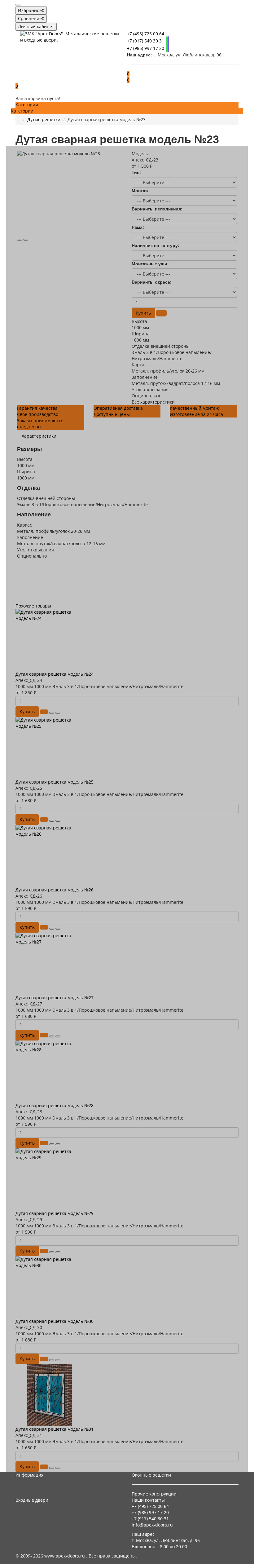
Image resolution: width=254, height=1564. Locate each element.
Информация (29, 1475)
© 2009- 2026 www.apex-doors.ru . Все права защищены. (76, 1556)
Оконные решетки (151, 1475)
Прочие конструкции (154, 1494)
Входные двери (31, 1500)
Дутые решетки (43, 119)
